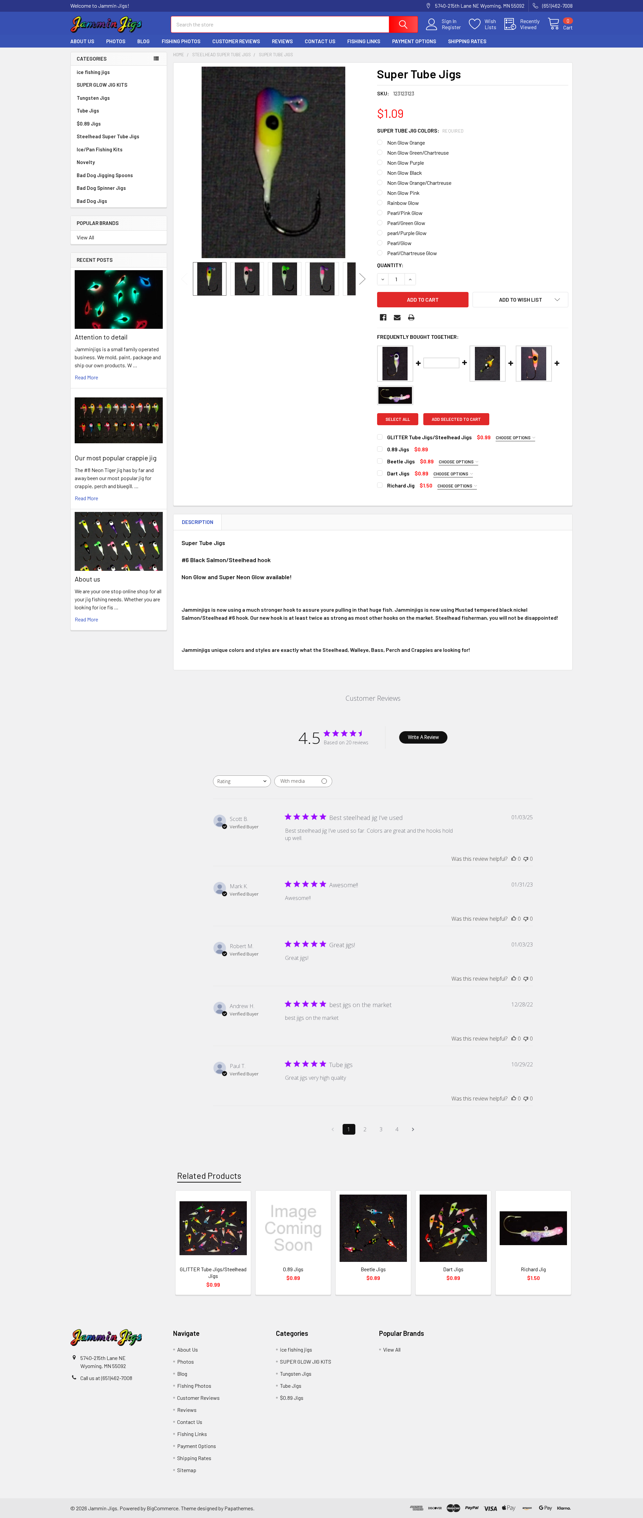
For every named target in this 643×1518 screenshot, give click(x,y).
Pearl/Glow (399, 243)
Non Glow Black (404, 172)
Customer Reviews (236, 41)
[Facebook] (383, 317)
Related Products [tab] (209, 1175)
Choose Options (513, 437)
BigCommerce (162, 1508)
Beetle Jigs (373, 1269)
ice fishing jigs (93, 72)
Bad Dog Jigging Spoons (105, 175)
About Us (82, 41)
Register (451, 27)
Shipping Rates (467, 41)
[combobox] (242, 781)
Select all (397, 419)
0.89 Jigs (293, 1269)
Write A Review (423, 737)
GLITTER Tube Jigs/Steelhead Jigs (213, 1272)
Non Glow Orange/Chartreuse (419, 182)
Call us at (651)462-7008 (106, 1378)
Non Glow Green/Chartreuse (418, 152)
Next (362, 279)
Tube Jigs (88, 110)
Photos (115, 41)
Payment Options (414, 41)
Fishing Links (363, 41)
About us (87, 579)
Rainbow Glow (403, 203)
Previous (184, 279)
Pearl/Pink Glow (405, 213)
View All (85, 237)
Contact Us (320, 41)
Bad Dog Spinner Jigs (101, 188)
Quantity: (390, 265)
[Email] (397, 317)
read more (86, 377)
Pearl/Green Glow (406, 223)
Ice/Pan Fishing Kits (100, 149)
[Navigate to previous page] (333, 1129)
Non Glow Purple (405, 162)
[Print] (411, 317)
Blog (143, 41)
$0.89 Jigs (89, 124)
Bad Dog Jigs (92, 201)
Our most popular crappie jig (116, 458)
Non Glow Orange (406, 142)
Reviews (282, 41)
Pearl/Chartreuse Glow (412, 253)
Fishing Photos (181, 41)
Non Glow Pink (403, 192)
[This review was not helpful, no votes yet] (525, 858)
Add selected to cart (456, 419)
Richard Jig (533, 1269)
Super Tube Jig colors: (420, 130)
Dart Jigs (453, 1269)
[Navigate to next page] (413, 1129)
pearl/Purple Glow (407, 233)
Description (197, 522)
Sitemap (186, 1470)
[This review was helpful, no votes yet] (513, 858)
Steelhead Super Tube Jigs (108, 136)
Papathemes (238, 1508)
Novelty (86, 162)
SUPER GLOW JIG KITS (102, 85)
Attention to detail (101, 337)
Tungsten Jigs (93, 98)
